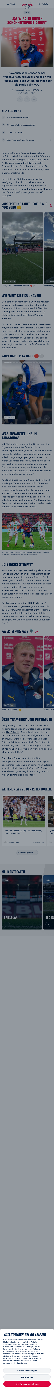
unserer (6, 1361)
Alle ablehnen (27, 1377)
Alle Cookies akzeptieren (27, 1384)
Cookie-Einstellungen (27, 1370)
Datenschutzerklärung (17, 1361)
